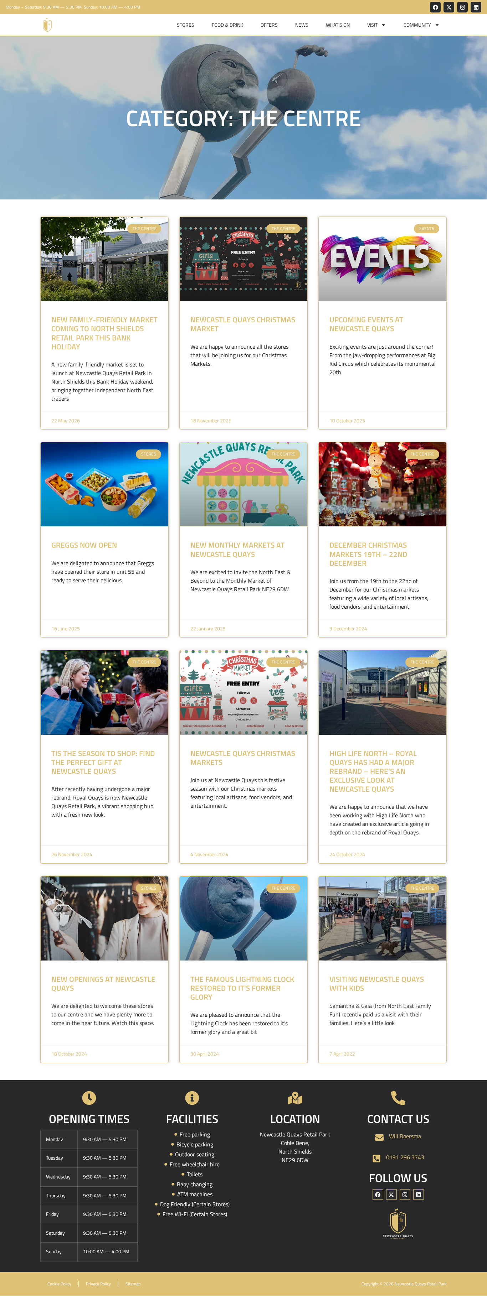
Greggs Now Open (84, 545)
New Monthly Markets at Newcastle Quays (237, 549)
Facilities (192, 1118)
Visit (372, 24)
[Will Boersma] (379, 1137)
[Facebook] (435, 7)
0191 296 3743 (405, 1157)
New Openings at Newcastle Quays (103, 983)
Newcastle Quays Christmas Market (242, 324)
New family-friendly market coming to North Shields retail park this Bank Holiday (104, 333)
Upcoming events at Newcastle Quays (366, 324)
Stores (185, 24)
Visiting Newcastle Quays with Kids (376, 983)
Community (417, 24)
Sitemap (132, 1283)
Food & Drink (227, 24)
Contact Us (398, 1118)
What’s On (338, 24)
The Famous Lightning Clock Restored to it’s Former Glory (242, 988)
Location (295, 1118)
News (301, 24)
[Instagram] (462, 7)
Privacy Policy (98, 1283)
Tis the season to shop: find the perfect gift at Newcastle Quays (103, 762)
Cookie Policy (59, 1283)
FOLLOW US (398, 1177)
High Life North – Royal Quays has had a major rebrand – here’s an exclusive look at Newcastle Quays (373, 771)
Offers (269, 24)
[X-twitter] (449, 7)
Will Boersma (405, 1136)
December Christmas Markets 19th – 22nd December (368, 553)
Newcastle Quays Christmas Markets (242, 758)
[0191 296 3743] (376, 1158)
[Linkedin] (476, 7)
